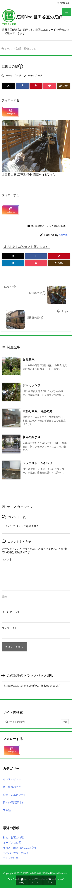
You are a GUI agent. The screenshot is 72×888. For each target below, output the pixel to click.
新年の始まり (31, 437)
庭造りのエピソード (14, 794)
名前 (4, 596)
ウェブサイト (9, 627)
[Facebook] (22, 86)
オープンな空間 (12, 842)
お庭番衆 (29, 359)
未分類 (7, 810)
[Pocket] (49, 86)
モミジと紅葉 (10, 857)
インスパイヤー (12, 779)
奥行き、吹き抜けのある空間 (20, 847)
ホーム (8, 48)
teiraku (63, 235)
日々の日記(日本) (57, 225)
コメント (7, 559)
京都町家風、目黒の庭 (37, 411)
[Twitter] (8, 86)
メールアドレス (11, 612)
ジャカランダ (31, 385)
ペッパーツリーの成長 (16, 852)
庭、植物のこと (27, 48)
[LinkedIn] (13, 263)
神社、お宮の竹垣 (13, 837)
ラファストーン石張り (37, 463)
